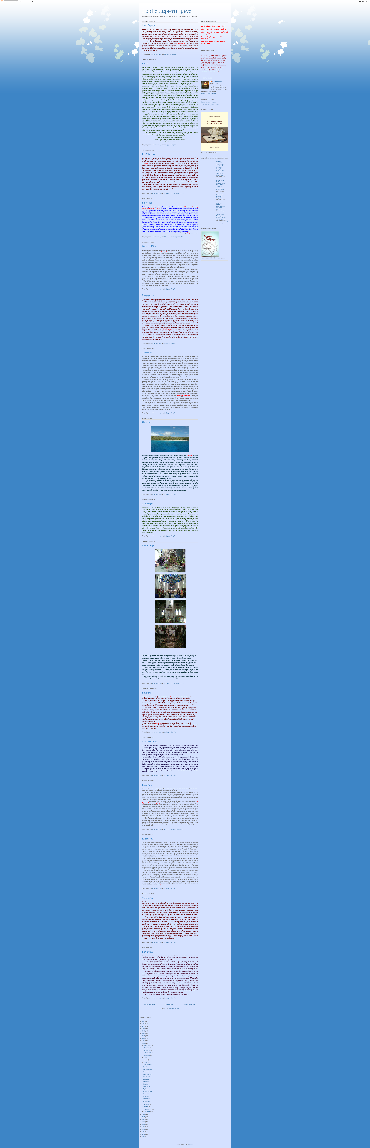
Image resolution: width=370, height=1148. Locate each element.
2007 (143, 1136)
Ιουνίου (146, 1060)
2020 (143, 1036)
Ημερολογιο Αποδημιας (219, 195)
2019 (143, 1038)
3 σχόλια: (174, 413)
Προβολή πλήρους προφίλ (208, 93)
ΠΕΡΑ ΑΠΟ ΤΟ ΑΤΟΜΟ (220, 203)
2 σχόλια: (173, 54)
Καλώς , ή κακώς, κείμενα (208, 102)
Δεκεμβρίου (147, 1045)
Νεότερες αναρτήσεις (149, 1004)
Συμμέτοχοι (147, 503)
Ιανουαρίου (147, 1111)
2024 (143, 1026)
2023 (143, 1028)
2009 (143, 1131)
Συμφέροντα (148, 295)
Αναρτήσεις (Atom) (174, 1008)
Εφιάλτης (146, 692)
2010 (143, 1129)
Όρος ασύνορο (220, 198)
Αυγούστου (147, 1055)
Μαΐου (146, 1062)
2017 (143, 1043)
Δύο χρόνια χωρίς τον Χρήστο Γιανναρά (220, 208)
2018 (143, 1040)
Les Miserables (149, 154)
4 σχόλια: (174, 536)
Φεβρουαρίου (147, 1109)
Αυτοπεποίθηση (149, 741)
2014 (143, 1119)
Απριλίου (146, 1104)
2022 (143, 1031)
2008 (143, 1134)
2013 (143, 1122)
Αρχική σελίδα (169, 1004)
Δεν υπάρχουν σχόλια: (177, 193)
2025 (143, 1023)
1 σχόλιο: (174, 289)
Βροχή (145, 63)
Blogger (191, 1144)
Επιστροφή (147, 203)
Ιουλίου (146, 1057)
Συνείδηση (147, 352)
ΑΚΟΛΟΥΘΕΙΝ (220, 180)
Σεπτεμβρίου (147, 1052)
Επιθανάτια (147, 952)
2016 (143, 1114)
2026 (143, 1021)
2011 (143, 1127)
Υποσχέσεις (147, 898)
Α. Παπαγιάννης (217, 81)
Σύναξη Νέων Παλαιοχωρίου (220, 215)
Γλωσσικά (147, 785)
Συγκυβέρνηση (149, 25)
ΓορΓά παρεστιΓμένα (167, 11)
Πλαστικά (146, 422)
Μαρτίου (146, 1106)
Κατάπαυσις (147, 838)
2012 (143, 1124)
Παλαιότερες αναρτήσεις (190, 1004)
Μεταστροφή (148, 545)
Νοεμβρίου (147, 1048)
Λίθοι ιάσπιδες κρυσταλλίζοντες (210, 104)
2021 (143, 1033)
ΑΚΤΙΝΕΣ (218, 161)
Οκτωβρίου (147, 1050)
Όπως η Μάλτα (149, 246)
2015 (143, 1117)
